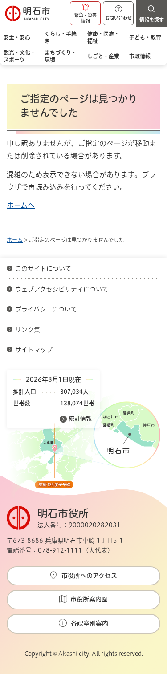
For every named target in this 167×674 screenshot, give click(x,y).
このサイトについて (43, 269)
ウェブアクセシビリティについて (61, 289)
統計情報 (80, 418)
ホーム (15, 239)
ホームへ (21, 205)
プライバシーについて (46, 309)
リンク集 (27, 330)
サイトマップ (34, 350)
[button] (85, 13)
